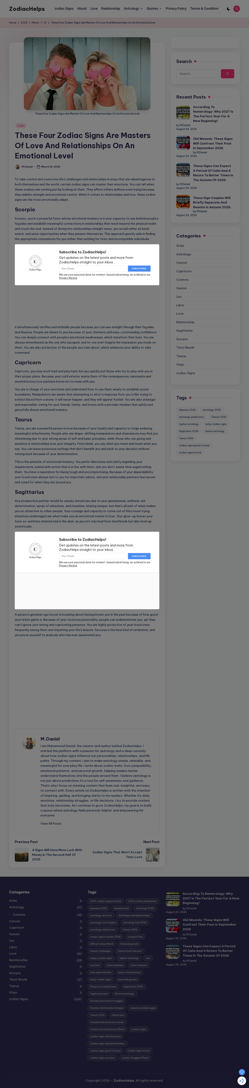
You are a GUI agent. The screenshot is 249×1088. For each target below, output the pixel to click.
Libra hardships (115, 965)
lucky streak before (129, 972)
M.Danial (50, 739)
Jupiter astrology (189, 423)
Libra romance (139, 965)
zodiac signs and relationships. (107, 1043)
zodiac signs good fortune (194, 445)
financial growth (129, 943)
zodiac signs (139, 1029)
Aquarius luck (121, 908)
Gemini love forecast (130, 950)
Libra (180, 305)
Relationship (185, 322)
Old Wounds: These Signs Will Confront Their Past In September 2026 (213, 143)
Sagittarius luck (99, 993)
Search (184, 61)
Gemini (181, 288)
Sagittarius (184, 331)
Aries (180, 246)
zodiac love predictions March (107, 1029)
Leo (179, 297)
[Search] (227, 73)
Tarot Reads (185, 348)
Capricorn (184, 271)
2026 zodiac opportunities (105, 901)
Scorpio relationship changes (106, 1007)
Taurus (181, 356)
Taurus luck (118, 1015)
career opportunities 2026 (105, 936)
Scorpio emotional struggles (106, 1000)
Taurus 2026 (186, 438)
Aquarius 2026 (187, 409)
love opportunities (100, 972)
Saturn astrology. (215, 430)
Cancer (181, 263)
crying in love (135, 936)
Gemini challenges (100, 950)
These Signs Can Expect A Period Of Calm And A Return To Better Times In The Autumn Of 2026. (213, 173)
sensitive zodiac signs (142, 1007)
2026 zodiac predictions (142, 901)
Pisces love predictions (103, 986)
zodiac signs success (102, 1057)
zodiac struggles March (135, 1057)
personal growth (127, 979)
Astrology (183, 254)
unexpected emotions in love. (107, 1022)
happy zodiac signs (101, 958)
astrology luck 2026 (134, 922)
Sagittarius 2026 (188, 430)
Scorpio (182, 339)
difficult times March (101, 943)
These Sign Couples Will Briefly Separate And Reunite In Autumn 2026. (212, 202)
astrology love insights (103, 922)
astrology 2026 (212, 409)
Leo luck (95, 965)
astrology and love (101, 915)
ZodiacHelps (27, 8)
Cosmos (182, 280)
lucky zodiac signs (216, 423)
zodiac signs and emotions (105, 1036)
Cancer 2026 (218, 416)
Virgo (180, 364)
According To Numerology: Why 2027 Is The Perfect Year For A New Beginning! (213, 114)
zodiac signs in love (190, 452)
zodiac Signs (185, 373)
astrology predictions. (191, 416)
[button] (50, 823)
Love (21, 125)
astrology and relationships (134, 915)
